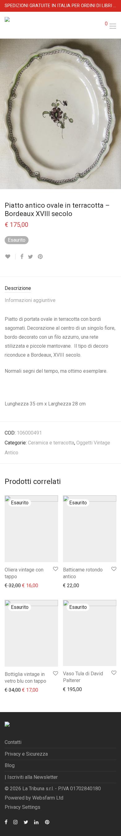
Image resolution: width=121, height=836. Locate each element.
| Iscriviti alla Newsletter (31, 777)
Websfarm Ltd (47, 798)
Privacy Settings (22, 807)
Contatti (13, 742)
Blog (10, 765)
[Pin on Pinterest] (40, 257)
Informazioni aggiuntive (30, 300)
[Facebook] (6, 822)
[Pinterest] (47, 822)
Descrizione (18, 288)
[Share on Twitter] (30, 257)
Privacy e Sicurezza (26, 754)
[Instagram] (15, 822)
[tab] (60, 288)
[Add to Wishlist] (10, 256)
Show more (14, 585)
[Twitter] (26, 822)
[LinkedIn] (36, 822)
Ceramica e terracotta (51, 443)
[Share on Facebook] (21, 257)
